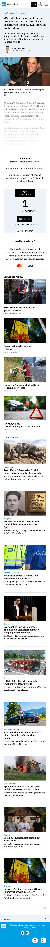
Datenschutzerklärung (28, 927)
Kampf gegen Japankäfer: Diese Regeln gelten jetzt (22, 386)
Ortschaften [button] (12, 4)
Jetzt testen (24, 218)
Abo (34, 4)
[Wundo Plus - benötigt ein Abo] (6, 13)
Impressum (41, 925)
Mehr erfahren (26, 230)
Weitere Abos (24, 241)
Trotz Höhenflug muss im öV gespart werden (19, 309)
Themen (6, 919)
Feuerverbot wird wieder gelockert (18, 348)
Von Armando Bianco (19, 48)
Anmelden (39, 168)
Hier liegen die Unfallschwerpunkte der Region (22, 425)
